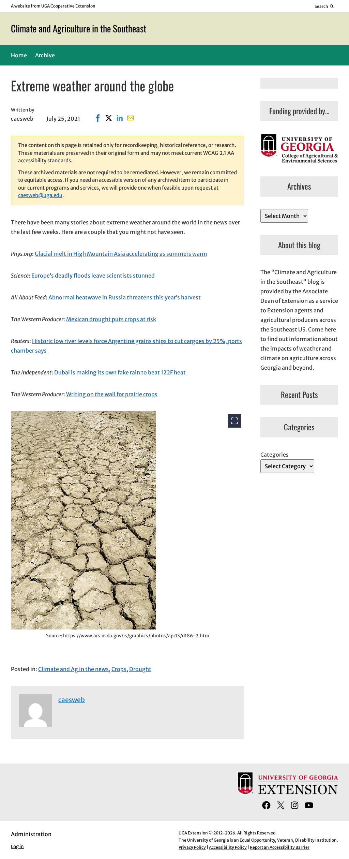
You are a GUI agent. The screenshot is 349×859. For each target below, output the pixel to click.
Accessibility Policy (228, 847)
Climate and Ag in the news (73, 669)
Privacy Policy (192, 847)
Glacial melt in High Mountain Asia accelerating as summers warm (121, 253)
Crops (118, 669)
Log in (17, 846)
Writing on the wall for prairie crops (111, 394)
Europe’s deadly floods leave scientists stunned (93, 275)
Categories (274, 454)
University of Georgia (208, 840)
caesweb (71, 700)
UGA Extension (193, 832)
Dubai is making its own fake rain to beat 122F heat (120, 372)
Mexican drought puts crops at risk (111, 319)
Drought (140, 669)
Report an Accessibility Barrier (279, 847)
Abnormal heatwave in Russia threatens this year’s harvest (124, 297)
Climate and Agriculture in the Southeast (78, 28)
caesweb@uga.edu (40, 195)
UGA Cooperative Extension (68, 6)
